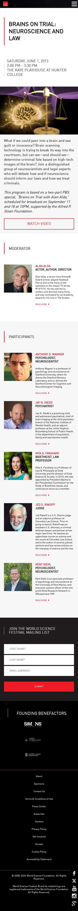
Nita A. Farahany (47, 457)
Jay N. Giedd (44, 404)
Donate (39, 844)
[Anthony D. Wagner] (18, 367)
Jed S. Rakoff (45, 507)
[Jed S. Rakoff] (18, 517)
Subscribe (39, 814)
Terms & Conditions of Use (39, 799)
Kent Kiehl (46, 568)
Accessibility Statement (39, 859)
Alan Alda (53, 268)
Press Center (39, 806)
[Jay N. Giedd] (18, 415)
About (39, 776)
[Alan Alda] (18, 278)
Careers (39, 821)
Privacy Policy (39, 829)
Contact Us (39, 791)
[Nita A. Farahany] (18, 466)
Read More (41, 305)
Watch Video (39, 224)
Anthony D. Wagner (49, 358)
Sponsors (39, 784)
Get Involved (39, 837)
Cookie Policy (39, 852)
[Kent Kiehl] (18, 577)
